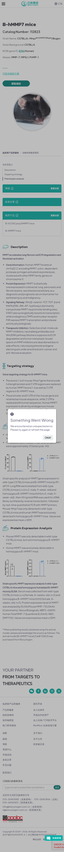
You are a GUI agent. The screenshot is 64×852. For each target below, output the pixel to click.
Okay (48, 437)
